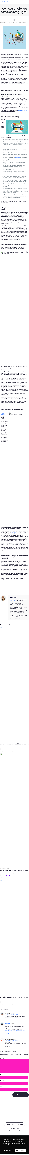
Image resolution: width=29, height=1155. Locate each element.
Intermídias (12, 600)
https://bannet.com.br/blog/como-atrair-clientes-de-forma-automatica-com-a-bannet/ (15, 1032)
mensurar (14, 532)
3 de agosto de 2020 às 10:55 (11, 1040)
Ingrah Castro (12, 22)
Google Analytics (3, 413)
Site (1, 1087)
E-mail (2, 1081)
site (5, 148)
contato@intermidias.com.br (14, 1124)
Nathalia (7, 1023)
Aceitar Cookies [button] (20, 1150)
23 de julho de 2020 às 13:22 (11, 1014)
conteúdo (17, 157)
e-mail (6, 159)
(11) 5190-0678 (14, 1129)
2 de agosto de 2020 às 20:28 (12, 1025)
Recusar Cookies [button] (8, 1150)
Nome (2, 1074)
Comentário (3, 1058)
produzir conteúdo (23, 110)
